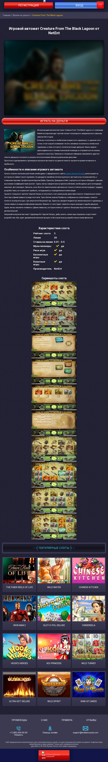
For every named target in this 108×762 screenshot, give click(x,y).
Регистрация (28, 5)
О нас (44, 720)
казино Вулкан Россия (74, 174)
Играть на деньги (54, 121)
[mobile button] (100, 4)
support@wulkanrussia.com (85, 732)
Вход (79, 5)
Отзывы (91, 720)
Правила (67, 720)
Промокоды (19, 720)
